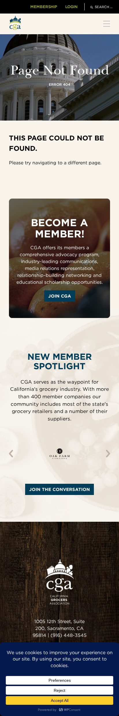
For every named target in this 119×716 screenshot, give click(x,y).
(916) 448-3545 (69, 635)
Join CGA (59, 296)
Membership (43, 6)
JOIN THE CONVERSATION (59, 489)
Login (71, 6)
